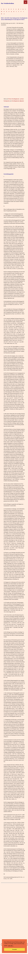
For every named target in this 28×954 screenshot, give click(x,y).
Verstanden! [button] (14, 949)
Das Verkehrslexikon (7, 3)
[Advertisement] (14, 84)
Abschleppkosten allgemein (18, 100)
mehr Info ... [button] (11, 945)
